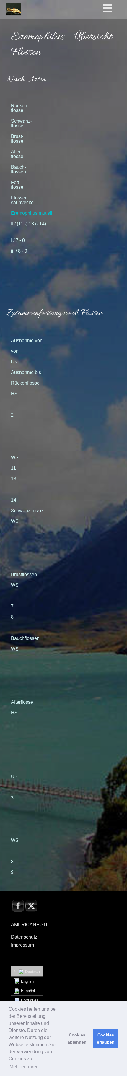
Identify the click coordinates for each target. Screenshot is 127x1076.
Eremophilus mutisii (31, 213)
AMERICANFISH (29, 924)
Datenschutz (24, 937)
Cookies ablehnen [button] (77, 1038)
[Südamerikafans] (13, 9)
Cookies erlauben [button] (106, 1038)
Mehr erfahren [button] (24, 1066)
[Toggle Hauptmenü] (114, 8)
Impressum (22, 944)
